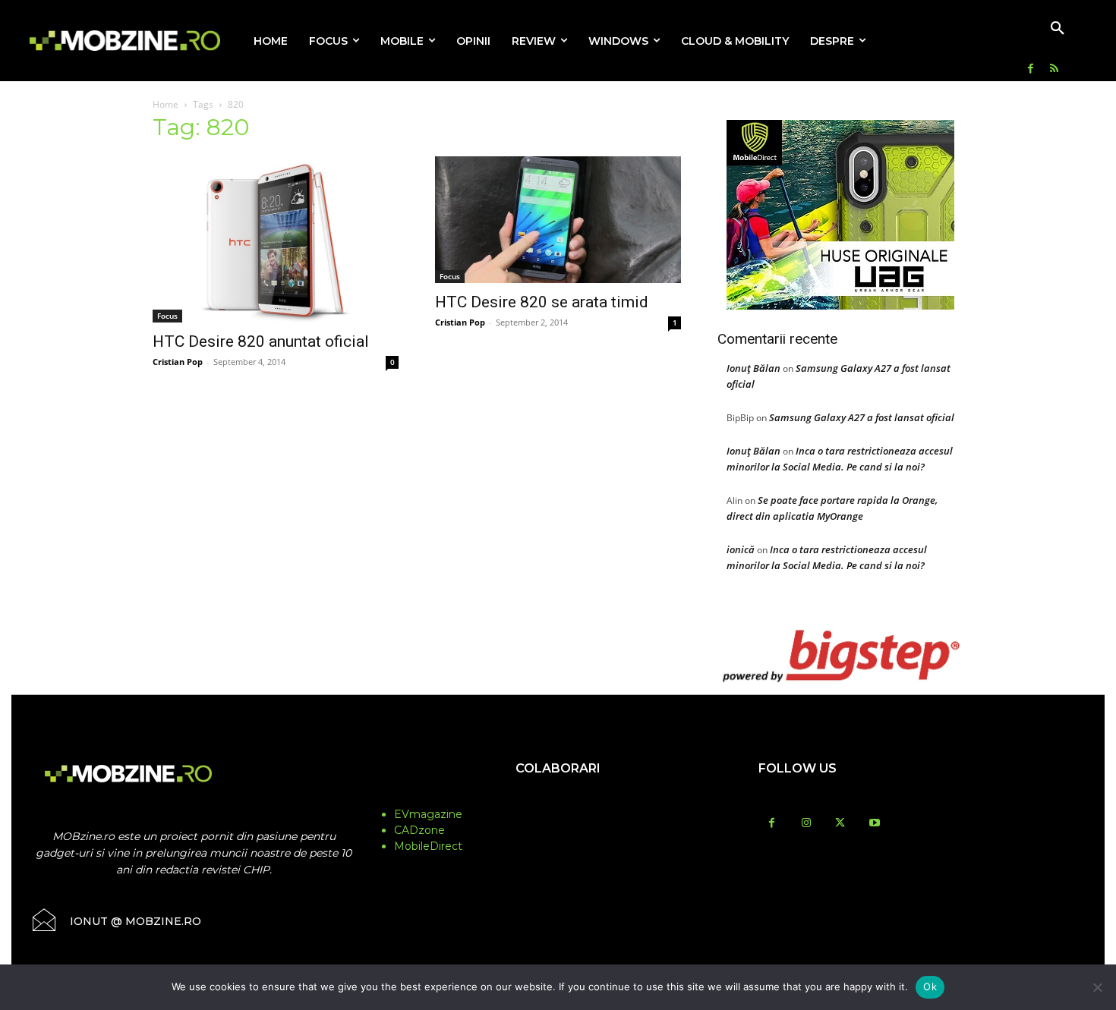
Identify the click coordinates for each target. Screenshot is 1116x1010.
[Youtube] (874, 823)
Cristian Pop (178, 361)
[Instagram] (806, 823)
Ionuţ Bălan (753, 368)
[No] (1097, 987)
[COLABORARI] (558, 798)
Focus (167, 315)
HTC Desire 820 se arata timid (541, 302)
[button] (1057, 29)
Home (165, 104)
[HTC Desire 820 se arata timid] (558, 219)
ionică (741, 549)
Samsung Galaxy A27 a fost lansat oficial (861, 417)
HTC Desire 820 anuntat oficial (261, 341)
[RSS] (1054, 69)
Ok (930, 986)
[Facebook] (1031, 69)
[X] (840, 823)
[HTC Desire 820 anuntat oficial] (276, 239)
